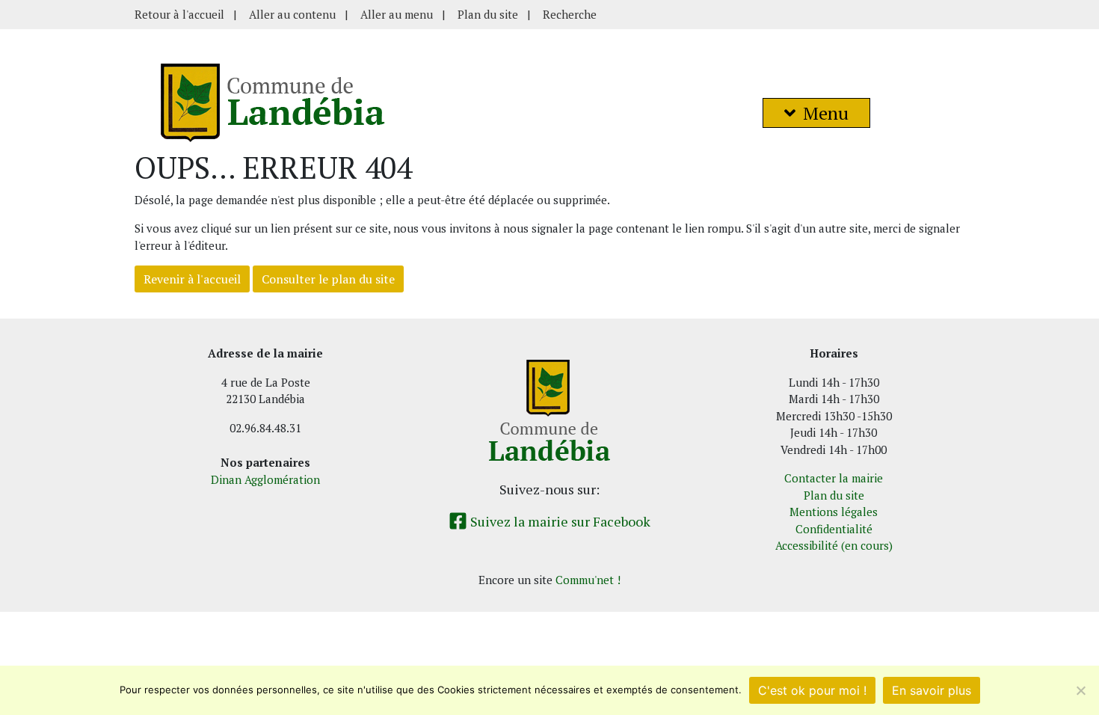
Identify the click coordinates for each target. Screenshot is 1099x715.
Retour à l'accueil (179, 14)
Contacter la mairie (833, 477)
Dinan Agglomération (265, 479)
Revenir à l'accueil (192, 279)
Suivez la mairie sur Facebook (558, 521)
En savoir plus (931, 690)
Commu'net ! (588, 579)
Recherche (570, 14)
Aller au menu (396, 14)
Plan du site (488, 14)
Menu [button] (826, 113)
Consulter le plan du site (328, 279)
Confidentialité (833, 528)
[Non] (1080, 690)
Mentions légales (833, 511)
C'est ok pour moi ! (812, 690)
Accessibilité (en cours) (834, 545)
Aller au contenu (292, 14)
